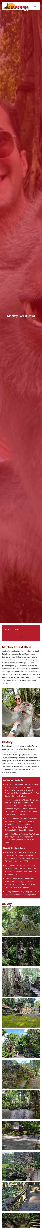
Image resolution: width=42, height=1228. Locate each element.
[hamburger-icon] (34, 6)
